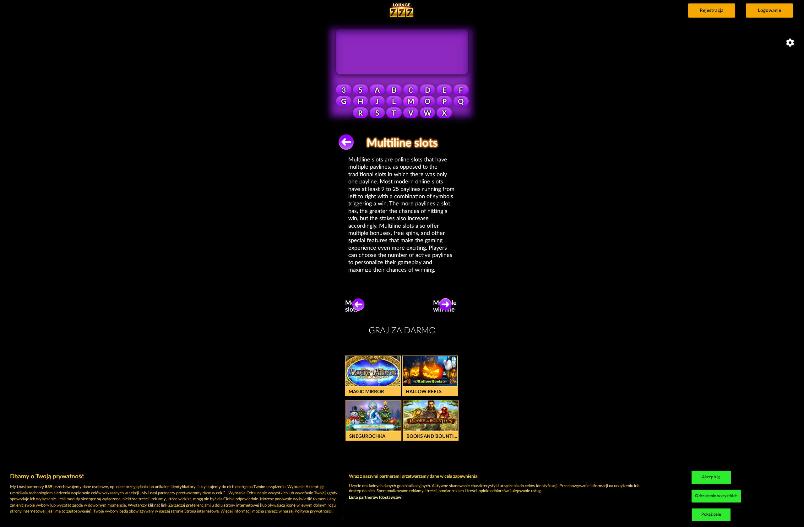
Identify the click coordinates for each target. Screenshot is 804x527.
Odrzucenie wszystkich (716, 496)
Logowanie (769, 10)
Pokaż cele (711, 515)
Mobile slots (354, 306)
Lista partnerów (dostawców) (376, 498)
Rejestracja (712, 10)
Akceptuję (711, 477)
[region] (402, 497)
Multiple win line (446, 306)
